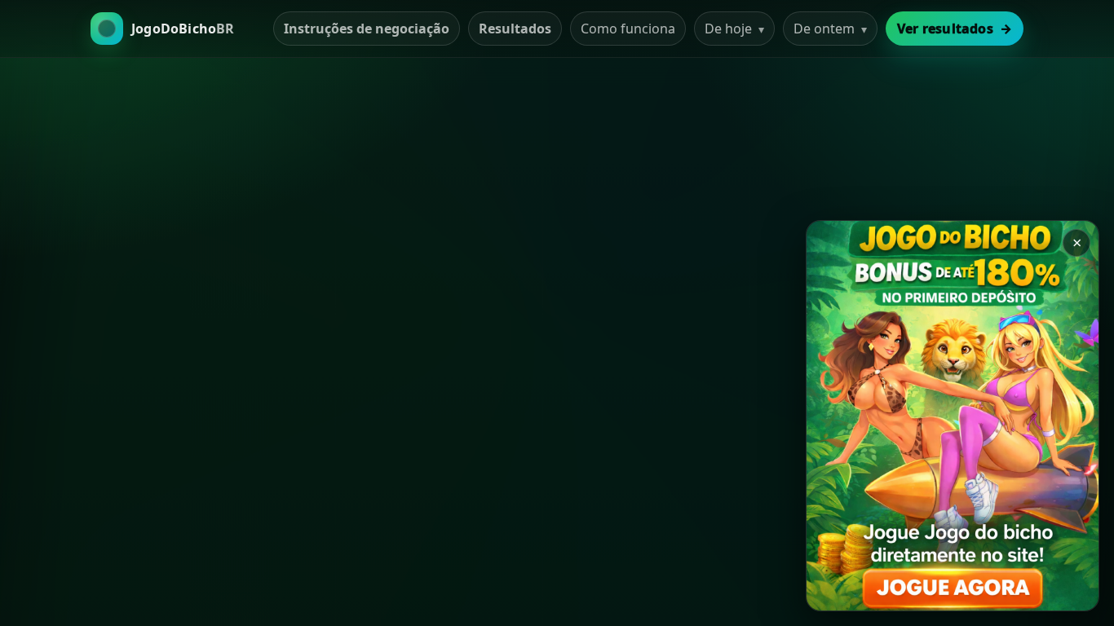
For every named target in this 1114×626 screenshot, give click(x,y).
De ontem (830, 28)
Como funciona (628, 28)
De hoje (734, 28)
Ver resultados (954, 28)
